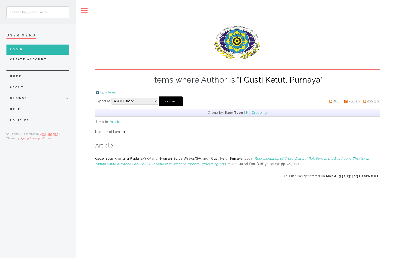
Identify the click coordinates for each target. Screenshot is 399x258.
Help (15, 109)
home (15, 76)
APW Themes (49, 133)
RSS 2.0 (373, 101)
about (17, 87)
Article (115, 122)
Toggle (84, 11)
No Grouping (256, 112)
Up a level (108, 92)
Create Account (28, 59)
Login (16, 49)
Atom (337, 101)
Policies (20, 120)
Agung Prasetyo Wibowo (36, 138)
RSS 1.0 (354, 101)
